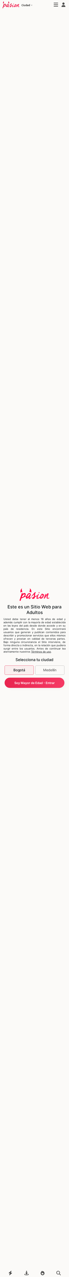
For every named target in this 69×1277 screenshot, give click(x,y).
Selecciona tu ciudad (34, 659)
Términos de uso (41, 651)
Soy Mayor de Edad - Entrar (34, 683)
